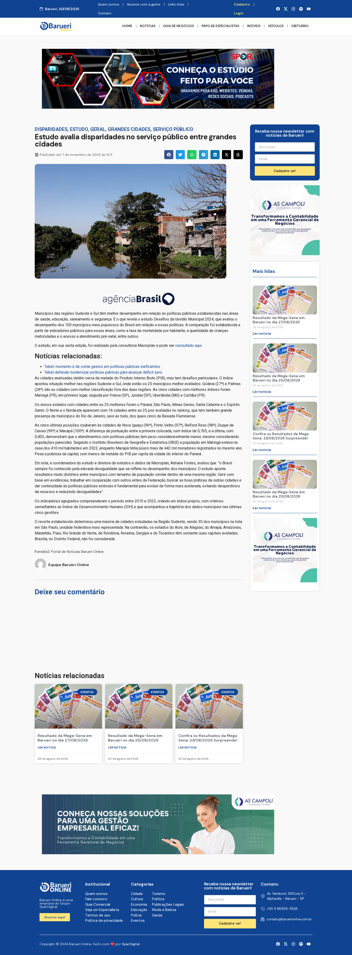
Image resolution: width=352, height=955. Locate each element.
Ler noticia (47, 747)
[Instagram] (293, 9)
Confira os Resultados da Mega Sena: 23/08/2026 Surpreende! (207, 738)
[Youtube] (308, 9)
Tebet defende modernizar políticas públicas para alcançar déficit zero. (103, 372)
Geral (97, 129)
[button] (168, 154)
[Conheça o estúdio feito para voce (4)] (158, 852)
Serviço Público (173, 129)
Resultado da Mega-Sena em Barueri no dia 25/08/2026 (135, 738)
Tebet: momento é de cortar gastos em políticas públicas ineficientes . (103, 366)
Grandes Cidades (129, 129)
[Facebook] (278, 9)
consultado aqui (188, 345)
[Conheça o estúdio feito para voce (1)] (158, 107)
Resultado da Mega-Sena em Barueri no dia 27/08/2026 (65, 738)
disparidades (51, 129)
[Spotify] (301, 9)
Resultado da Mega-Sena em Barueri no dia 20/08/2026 (279, 494)
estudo (79, 129)
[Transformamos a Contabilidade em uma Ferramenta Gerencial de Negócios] (285, 253)
